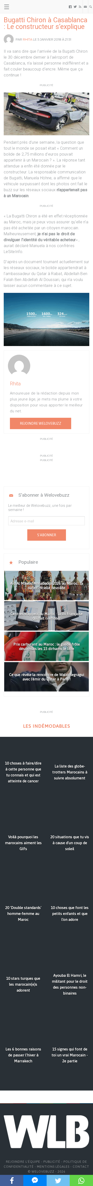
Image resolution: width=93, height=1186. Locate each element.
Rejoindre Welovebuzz (40, 423)
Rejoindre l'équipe (23, 1161)
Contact (81, 1166)
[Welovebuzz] (22, 6)
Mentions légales (53, 1166)
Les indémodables (46, 726)
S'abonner (46, 535)
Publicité (51, 1161)
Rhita (27, 39)
